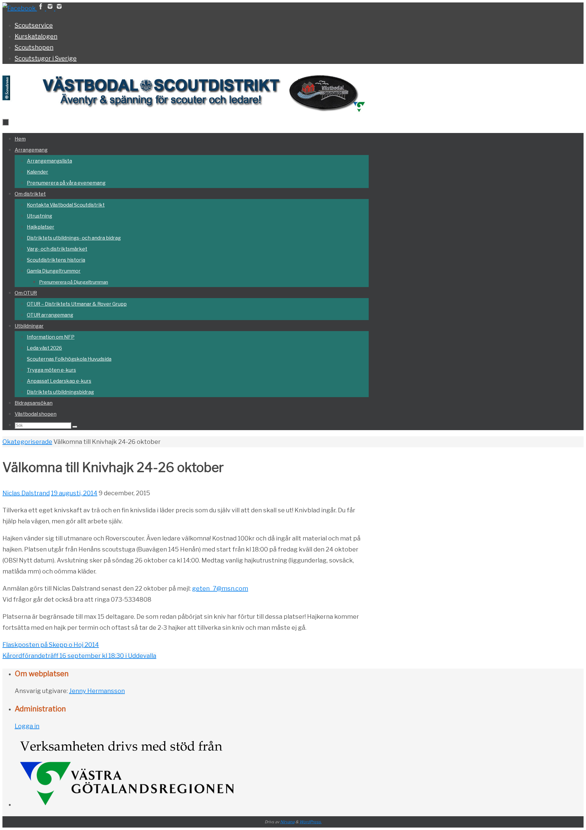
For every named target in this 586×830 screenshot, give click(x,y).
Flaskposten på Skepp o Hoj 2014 (50, 644)
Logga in (27, 726)
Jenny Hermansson (97, 691)
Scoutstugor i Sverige (46, 58)
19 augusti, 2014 (74, 493)
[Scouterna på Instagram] (59, 8)
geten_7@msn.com (220, 588)
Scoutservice (34, 25)
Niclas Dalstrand (26, 493)
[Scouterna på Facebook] (41, 8)
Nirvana (287, 821)
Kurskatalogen (36, 36)
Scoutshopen (34, 47)
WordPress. (310, 821)
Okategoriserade (27, 441)
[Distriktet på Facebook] (19, 8)
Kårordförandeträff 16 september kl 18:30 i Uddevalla (79, 655)
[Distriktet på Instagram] (50, 8)
